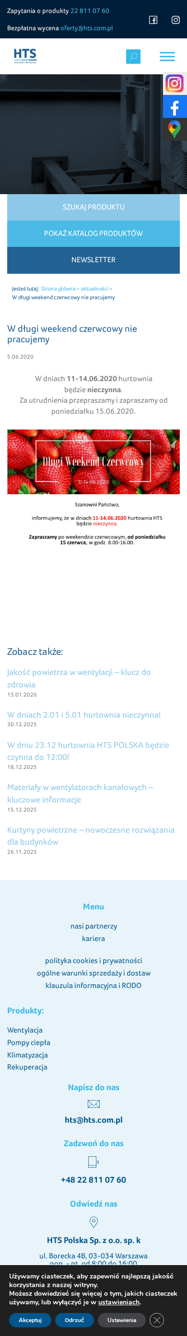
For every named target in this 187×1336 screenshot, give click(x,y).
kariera (93, 938)
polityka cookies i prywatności (93, 960)
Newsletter (93, 259)
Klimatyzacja (27, 1054)
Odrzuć (74, 1320)
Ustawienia (121, 1320)
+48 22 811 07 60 (93, 1179)
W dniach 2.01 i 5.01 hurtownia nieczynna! (84, 714)
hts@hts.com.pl (94, 1119)
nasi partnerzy (93, 925)
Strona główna (58, 288)
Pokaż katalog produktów (93, 233)
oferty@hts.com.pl (86, 28)
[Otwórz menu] (167, 56)
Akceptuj (30, 1320)
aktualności (95, 288)
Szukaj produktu (94, 206)
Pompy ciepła (28, 1042)
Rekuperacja (27, 1066)
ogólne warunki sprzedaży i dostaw (94, 972)
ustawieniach (119, 1302)
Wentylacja (25, 1029)
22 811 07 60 (89, 10)
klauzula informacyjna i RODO (93, 985)
